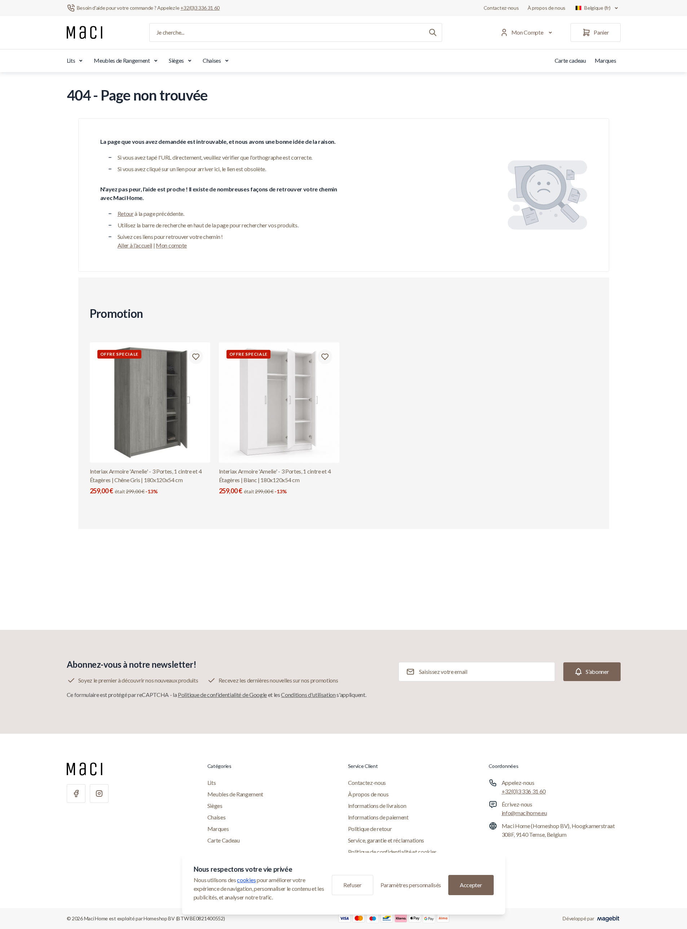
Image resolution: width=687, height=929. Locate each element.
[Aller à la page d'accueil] (84, 32)
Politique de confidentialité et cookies (392, 851)
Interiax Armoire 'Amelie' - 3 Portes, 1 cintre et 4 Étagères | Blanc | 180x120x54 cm (275, 481)
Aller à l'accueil (135, 245)
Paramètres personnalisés (410, 884)
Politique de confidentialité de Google (222, 694)
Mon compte (171, 245)
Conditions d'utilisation (308, 694)
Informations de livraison (377, 805)
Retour (126, 213)
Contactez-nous (501, 8)
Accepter (471, 884)
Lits (71, 60)
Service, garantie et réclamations (386, 840)
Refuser (352, 884)
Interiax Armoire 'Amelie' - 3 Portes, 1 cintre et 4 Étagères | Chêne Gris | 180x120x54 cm (146, 481)
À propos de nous (547, 8)
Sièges (176, 60)
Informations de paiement (378, 817)
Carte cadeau (570, 60)
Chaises (212, 60)
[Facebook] (76, 793)
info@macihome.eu (524, 812)
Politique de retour (370, 828)
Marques (605, 60)
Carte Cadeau (223, 840)
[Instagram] (99, 793)
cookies (246, 879)
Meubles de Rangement (122, 60)
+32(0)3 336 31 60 (524, 791)
